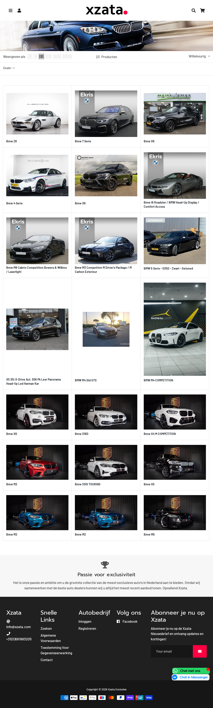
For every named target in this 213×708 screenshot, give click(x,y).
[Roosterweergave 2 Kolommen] (36, 56)
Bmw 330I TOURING (87, 484)
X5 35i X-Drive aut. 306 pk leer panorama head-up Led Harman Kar (33, 381)
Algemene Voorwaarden (51, 638)
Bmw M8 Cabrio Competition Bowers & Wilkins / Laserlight (36, 269)
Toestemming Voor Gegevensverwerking (56, 650)
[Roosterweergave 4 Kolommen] (48, 56)
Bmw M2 (11, 484)
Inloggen (84, 621)
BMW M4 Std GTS (86, 380)
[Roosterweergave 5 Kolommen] (57, 56)
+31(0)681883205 (19, 639)
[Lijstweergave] (30, 56)
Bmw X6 (149, 141)
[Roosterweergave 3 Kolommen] (41, 56)
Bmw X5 (149, 484)
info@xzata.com (18, 627)
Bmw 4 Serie (14, 203)
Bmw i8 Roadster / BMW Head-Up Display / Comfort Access (171, 204)
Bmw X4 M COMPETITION (160, 434)
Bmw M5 (149, 534)
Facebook (129, 621)
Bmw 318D (81, 434)
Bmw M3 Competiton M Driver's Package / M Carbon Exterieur (103, 269)
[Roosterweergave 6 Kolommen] (67, 56)
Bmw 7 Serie (83, 141)
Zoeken (46, 628)
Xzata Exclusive (117, 689)
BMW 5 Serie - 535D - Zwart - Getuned (168, 268)
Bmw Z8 (11, 141)
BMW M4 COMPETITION (158, 380)
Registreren (87, 628)
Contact (47, 660)
